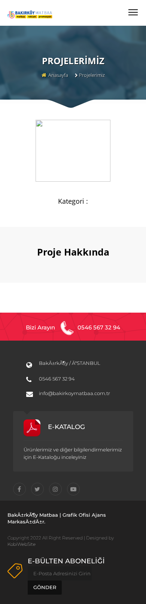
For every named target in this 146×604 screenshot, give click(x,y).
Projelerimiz (92, 75)
